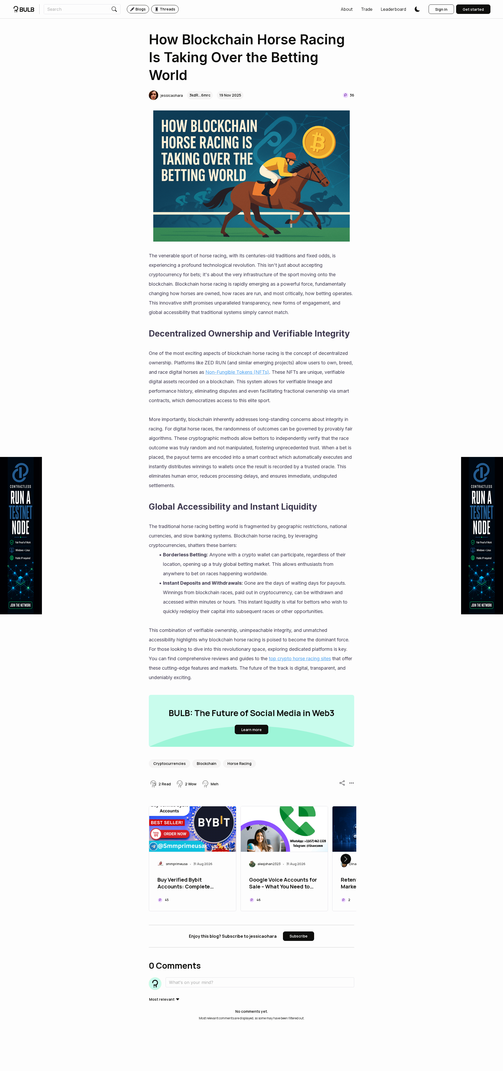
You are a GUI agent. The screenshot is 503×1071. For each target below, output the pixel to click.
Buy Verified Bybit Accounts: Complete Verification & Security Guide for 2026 (186, 883)
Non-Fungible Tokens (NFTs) (237, 372)
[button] (347, 9)
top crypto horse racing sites (300, 658)
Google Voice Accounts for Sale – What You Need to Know (283, 883)
